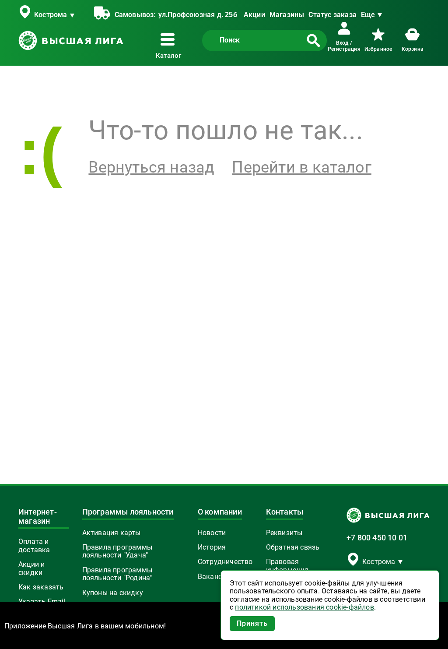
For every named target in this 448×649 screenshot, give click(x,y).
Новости (212, 533)
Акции (254, 14)
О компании (220, 512)
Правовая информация (287, 566)
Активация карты (111, 533)
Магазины (287, 14)
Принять (252, 623)
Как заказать (40, 587)
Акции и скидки (31, 568)
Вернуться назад (151, 167)
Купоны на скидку (112, 593)
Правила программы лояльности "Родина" (117, 574)
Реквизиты (284, 533)
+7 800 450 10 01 (376, 537)
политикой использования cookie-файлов (304, 607)
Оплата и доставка (34, 546)
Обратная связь (293, 547)
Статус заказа (332, 14)
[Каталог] (169, 39)
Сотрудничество (225, 562)
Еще (368, 14)
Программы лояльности (128, 512)
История (212, 547)
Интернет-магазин (37, 517)
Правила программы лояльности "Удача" (117, 551)
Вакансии (214, 577)
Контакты (285, 512)
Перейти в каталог (301, 167)
